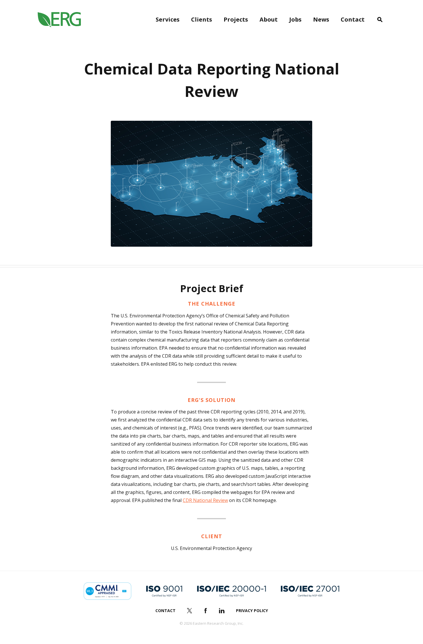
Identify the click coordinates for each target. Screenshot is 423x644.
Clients (201, 19)
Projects (236, 19)
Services (168, 19)
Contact (353, 19)
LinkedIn (221, 610)
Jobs (295, 19)
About (269, 19)
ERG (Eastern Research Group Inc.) (59, 19)
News (321, 19)
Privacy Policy (252, 610)
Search (380, 20)
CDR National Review (205, 500)
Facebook (205, 610)
